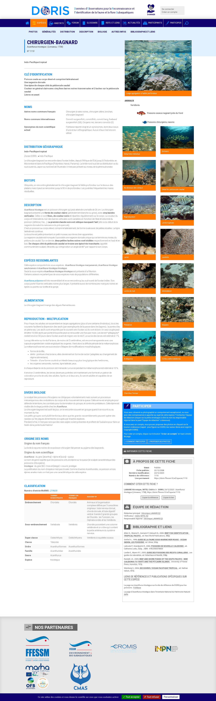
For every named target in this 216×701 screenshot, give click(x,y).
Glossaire (92, 23)
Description (86, 32)
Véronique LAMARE (149, 513)
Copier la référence (150, 497)
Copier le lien (168, 497)
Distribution (67, 32)
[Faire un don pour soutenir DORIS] (151, 10)
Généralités (49, 32)
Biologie (102, 32)
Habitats (59, 23)
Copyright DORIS (130, 430)
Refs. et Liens (112, 23)
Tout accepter (132, 697)
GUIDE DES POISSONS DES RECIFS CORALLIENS (167, 552)
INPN (126, 594)
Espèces (41, 23)
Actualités (133, 23)
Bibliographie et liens (143, 32)
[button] (186, 23)
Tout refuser (152, 697)
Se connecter (168, 9)
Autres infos (119, 32)
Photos (33, 32)
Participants (155, 23)
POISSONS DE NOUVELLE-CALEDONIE (167, 546)
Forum (75, 23)
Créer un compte (169, 12)
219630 (53, 490)
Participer (175, 23)
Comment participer (135, 442)
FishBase (137, 588)
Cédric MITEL (140, 516)
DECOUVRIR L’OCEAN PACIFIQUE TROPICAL (159, 568)
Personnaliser (171, 697)
